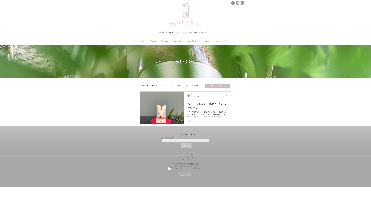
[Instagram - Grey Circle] (238, 3)
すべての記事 (144, 86)
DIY (173, 86)
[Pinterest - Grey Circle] (242, 3)
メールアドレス (167, 138)
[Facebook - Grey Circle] (233, 3)
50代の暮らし (196, 86)
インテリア (164, 86)
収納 (187, 86)
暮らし (180, 86)
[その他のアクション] (227, 96)
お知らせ (154, 86)
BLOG (185, 61)
